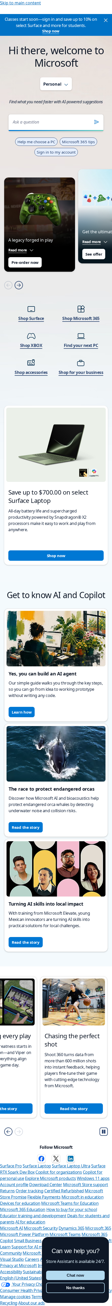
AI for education (30, 1222)
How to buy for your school (71, 1209)
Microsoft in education (82, 1197)
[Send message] (96, 122)
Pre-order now (25, 262)
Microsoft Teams (65, 1234)
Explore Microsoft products (50, 1178)
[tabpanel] (56, 336)
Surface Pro (11, 1166)
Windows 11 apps (93, 1178)
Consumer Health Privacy (23, 1290)
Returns (7, 1191)
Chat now (75, 1275)
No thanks (75, 1288)
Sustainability (35, 1272)
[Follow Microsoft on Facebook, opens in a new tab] (41, 1158)
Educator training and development (33, 1216)
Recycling (8, 1303)
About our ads (31, 1303)
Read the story (26, 827)
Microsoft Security (41, 1228)
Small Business (27, 1240)
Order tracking (29, 1191)
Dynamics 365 (71, 1228)
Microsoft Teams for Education (69, 1203)
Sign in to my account (56, 152)
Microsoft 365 (98, 1228)
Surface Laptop (37, 1166)
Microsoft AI (11, 1228)
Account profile (14, 1184)
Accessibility (11, 1272)
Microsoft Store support (85, 1184)
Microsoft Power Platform (24, 1234)
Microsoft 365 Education (22, 1209)
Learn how (22, 712)
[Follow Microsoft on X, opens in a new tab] (56, 1158)
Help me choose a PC (36, 141)
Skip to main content (20, 3)
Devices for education (20, 1203)
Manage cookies (15, 1297)
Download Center (45, 1184)
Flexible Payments (43, 1197)
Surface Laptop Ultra (71, 1166)
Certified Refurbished (64, 1191)
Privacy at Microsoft (18, 1265)
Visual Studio (12, 1259)
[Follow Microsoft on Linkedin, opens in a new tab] (70, 1158)
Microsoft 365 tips (78, 141)
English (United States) (21, 1278)
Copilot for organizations (58, 1172)
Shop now (50, 31)
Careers (32, 1259)
